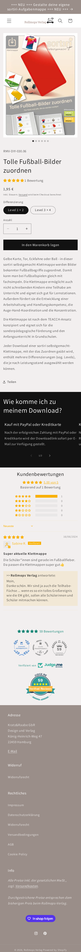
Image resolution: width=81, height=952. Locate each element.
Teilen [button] (11, 382)
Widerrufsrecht (18, 777)
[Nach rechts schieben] (49, 455)
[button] (9, 21)
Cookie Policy (17, 854)
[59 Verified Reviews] (40, 702)
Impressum (16, 805)
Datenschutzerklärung (24, 815)
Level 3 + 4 (43, 210)
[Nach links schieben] (31, 455)
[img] (13, 537)
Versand (23, 194)
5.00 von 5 (51, 482)
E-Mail (12, 751)
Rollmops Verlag (33, 950)
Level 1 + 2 (16, 210)
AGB (11, 844)
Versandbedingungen (23, 835)
